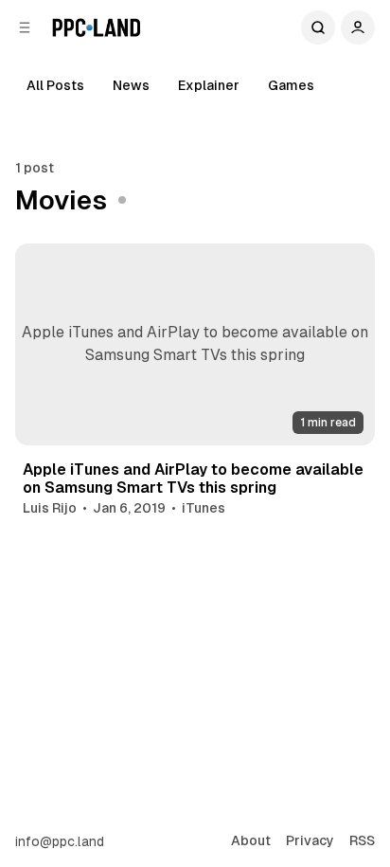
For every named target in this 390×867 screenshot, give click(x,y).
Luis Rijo (50, 507)
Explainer (208, 85)
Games (291, 85)
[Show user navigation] (358, 27)
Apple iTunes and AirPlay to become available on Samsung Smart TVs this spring (193, 479)
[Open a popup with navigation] (25, 27)
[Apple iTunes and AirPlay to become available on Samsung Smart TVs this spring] (194, 344)
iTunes (203, 507)
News (131, 85)
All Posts (55, 85)
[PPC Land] (96, 27)
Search (318, 27)
